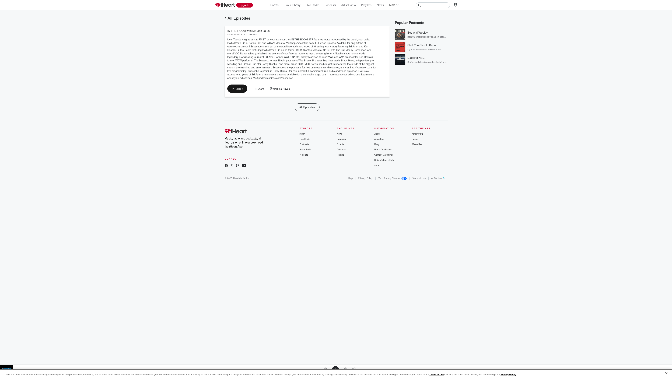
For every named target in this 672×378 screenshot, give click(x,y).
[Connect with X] (231, 166)
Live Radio (312, 5)
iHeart (302, 133)
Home (415, 139)
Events (340, 144)
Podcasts (330, 5)
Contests (341, 149)
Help (350, 178)
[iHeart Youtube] (244, 166)
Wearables (417, 144)
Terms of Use (419, 178)
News (380, 5)
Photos (340, 154)
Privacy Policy (365, 178)
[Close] (666, 373)
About (377, 133)
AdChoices (436, 178)
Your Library (292, 5)
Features (341, 139)
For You (275, 5)
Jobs (376, 165)
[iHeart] (224, 5)
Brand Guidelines (383, 149)
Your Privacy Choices (389, 178)
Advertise (379, 139)
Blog (376, 144)
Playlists (366, 5)
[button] (237, 89)
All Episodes (238, 18)
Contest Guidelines (384, 154)
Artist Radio (348, 5)
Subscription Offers (384, 160)
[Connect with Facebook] (226, 166)
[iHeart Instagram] (237, 166)
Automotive (417, 133)
